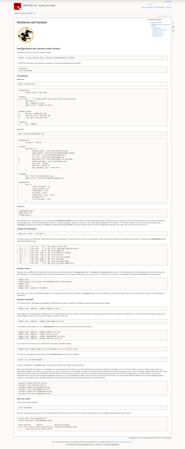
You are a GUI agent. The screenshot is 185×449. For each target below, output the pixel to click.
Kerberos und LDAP (158, 34)
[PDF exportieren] (173, 31)
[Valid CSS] (106, 444)
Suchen (170, 4)
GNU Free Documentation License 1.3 (122, 442)
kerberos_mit (31, 13)
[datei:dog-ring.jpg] (26, 35)
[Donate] (79, 444)
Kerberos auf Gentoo (156, 22)
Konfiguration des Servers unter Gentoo (160, 25)
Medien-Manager (159, 7)
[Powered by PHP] (88, 444)
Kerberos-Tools (156, 32)
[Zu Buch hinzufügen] (173, 27)
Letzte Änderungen (147, 7)
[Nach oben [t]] (173, 35)
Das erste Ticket (157, 36)
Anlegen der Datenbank (159, 30)
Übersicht (168, 7)
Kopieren (163, 57)
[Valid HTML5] (97, 444)
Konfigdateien (156, 28)
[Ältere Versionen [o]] (173, 23)
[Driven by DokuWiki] (114, 444)
